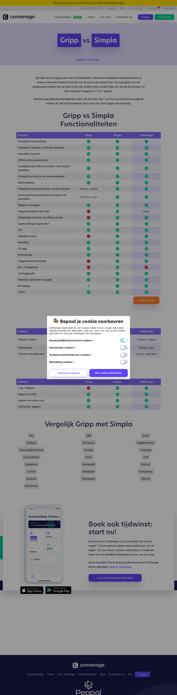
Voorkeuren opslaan (68, 373)
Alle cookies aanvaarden (108, 372)
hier (91, 330)
